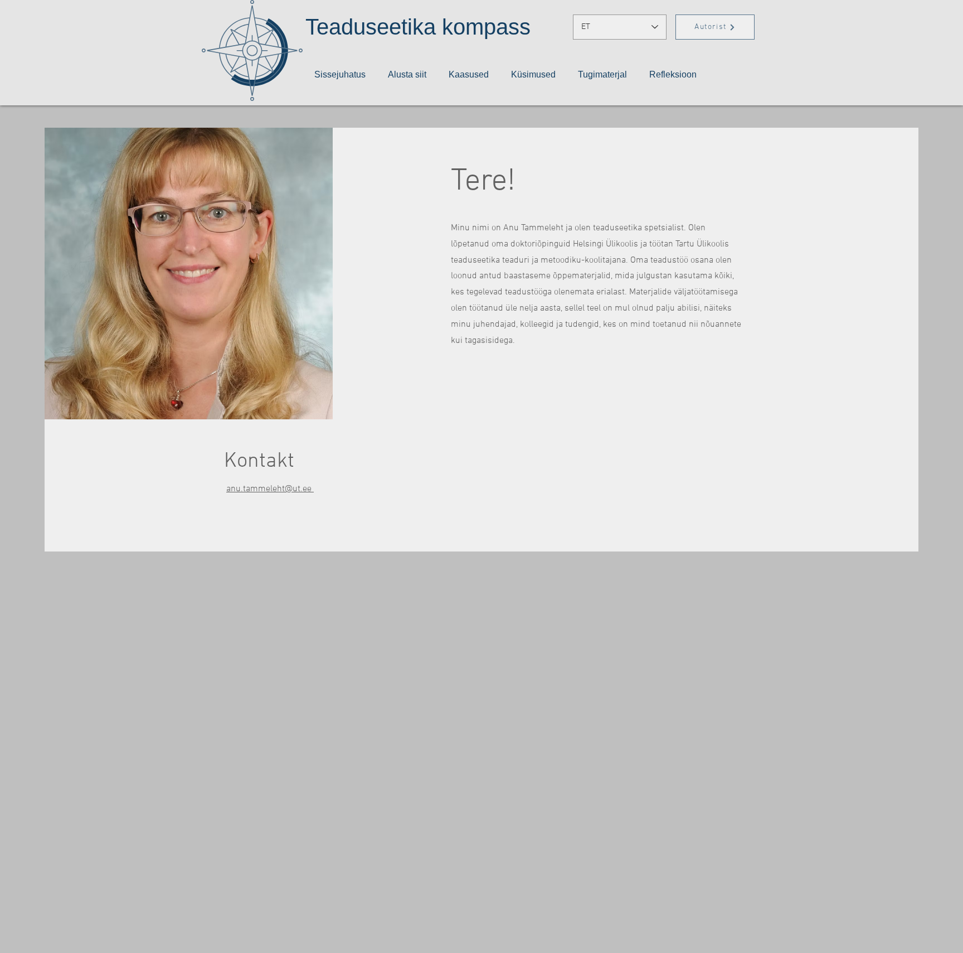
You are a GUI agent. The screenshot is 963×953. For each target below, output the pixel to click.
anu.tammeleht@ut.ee (270, 489)
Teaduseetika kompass (418, 26)
